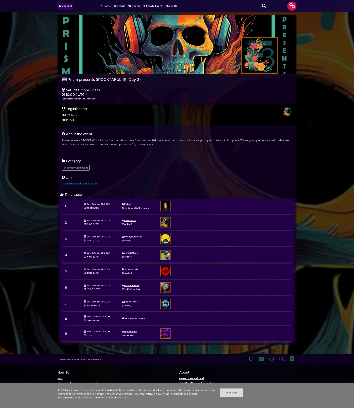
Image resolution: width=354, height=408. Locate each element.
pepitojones (131, 301)
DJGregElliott (131, 285)
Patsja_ (128, 204)
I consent (231, 392)
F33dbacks (71, 115)
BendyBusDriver (133, 236)
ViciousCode (131, 269)
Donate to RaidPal (191, 378)
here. (126, 397)
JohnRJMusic (131, 253)
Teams (135, 6)
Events (120, 6)
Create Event (153, 6)
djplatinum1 (130, 331)
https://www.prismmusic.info (79, 183)
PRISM (70, 120)
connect (67, 6)
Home (107, 6)
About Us (171, 6)
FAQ (60, 378)
